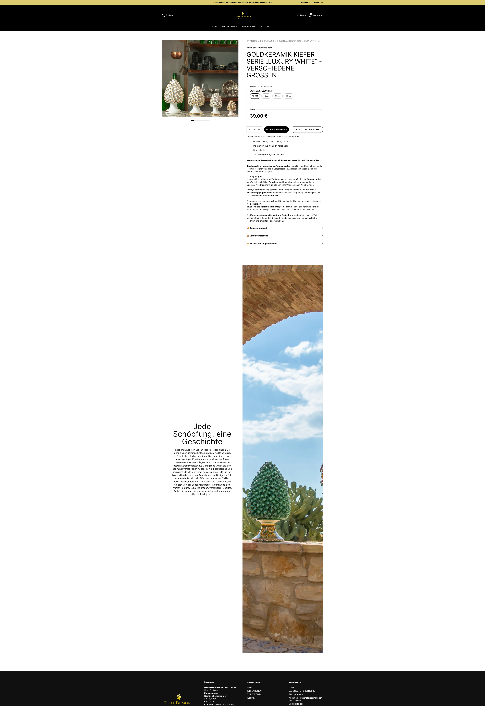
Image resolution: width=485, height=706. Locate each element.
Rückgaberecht (296, 694)
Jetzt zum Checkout (307, 129)
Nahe (291, 687)
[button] (167, 15)
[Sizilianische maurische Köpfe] (242, 15)
